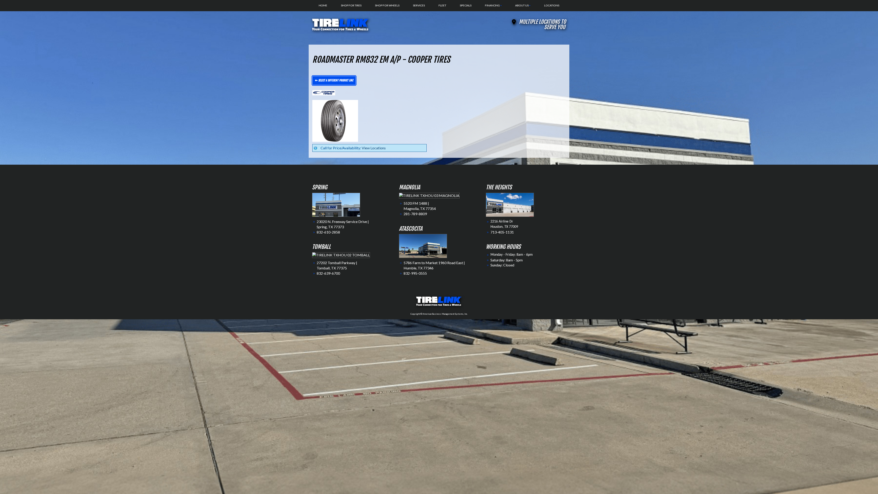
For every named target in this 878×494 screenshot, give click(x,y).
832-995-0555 (415, 273)
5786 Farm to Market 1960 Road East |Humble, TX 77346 (434, 265)
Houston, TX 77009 (504, 227)
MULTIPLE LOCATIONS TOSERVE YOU (542, 24)
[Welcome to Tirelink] (340, 24)
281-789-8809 (415, 214)
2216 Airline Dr (501, 221)
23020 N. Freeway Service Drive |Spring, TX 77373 (343, 224)
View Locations (374, 148)
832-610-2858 (328, 232)
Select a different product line (335, 80)
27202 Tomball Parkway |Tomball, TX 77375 (337, 265)
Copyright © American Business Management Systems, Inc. (439, 314)
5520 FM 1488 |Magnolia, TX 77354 (420, 206)
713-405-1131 (502, 232)
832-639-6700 (328, 273)
